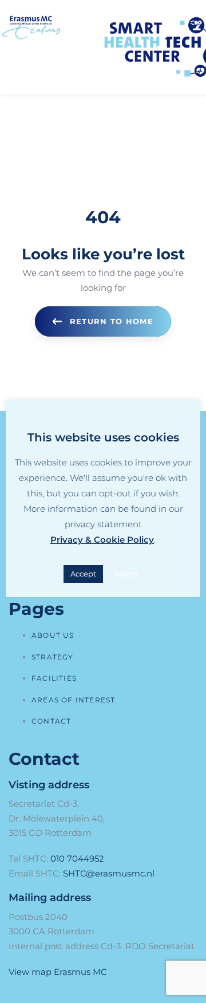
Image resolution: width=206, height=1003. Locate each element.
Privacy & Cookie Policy (102, 539)
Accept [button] (83, 573)
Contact (51, 721)
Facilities (54, 678)
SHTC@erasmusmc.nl (108, 873)
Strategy (52, 657)
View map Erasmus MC (58, 971)
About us (52, 635)
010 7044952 (77, 858)
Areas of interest (73, 700)
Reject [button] (126, 573)
